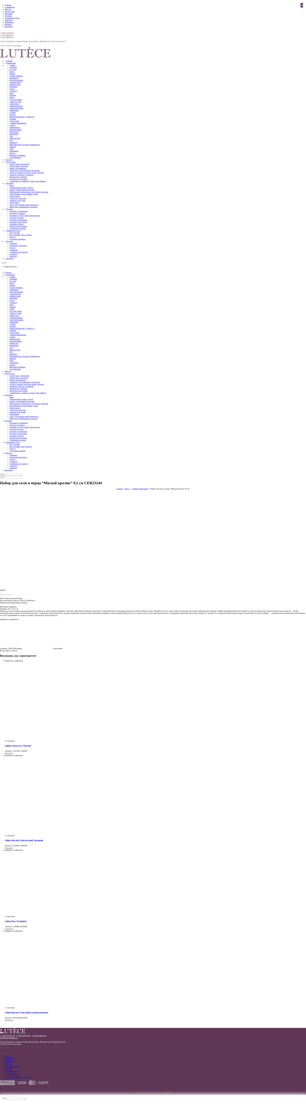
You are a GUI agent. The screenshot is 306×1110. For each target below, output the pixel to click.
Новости (8, 1069)
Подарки (8, 16)
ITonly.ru (168, 1093)
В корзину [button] (9, 753)
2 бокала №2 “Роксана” (18, 746)
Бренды (8, 9)
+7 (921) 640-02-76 (7, 37)
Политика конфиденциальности (18, 1077)
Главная (8, 5)
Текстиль (8, 20)
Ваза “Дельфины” (16, 921)
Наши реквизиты (12, 1071)
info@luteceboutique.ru (9, 1038)
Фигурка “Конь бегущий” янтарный (24, 840)
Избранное (9, 22)
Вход (2, 31)
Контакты (9, 27)
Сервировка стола (12, 18)
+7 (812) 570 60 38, (7, 1036)
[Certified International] (38, 648)
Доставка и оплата (9, 651)
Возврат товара (11, 1073)
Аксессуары (10, 12)
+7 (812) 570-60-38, (7, 33)
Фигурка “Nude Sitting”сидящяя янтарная (26, 1012)
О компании (10, 7)
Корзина (8, 24)
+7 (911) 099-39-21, (7, 35)
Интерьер (9, 14)
